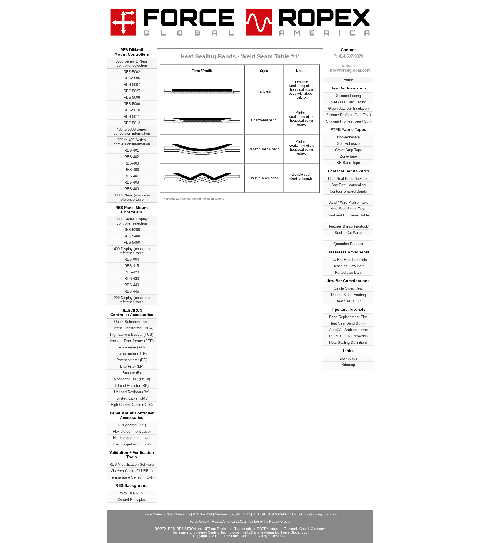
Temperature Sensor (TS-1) (132, 477)
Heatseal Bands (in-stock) (348, 226)
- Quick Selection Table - (132, 322)
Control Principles (132, 499)
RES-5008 (132, 97)
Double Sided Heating (348, 295)
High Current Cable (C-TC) (132, 405)
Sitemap (348, 365)
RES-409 (131, 189)
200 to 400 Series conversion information (132, 142)
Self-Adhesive (348, 143)
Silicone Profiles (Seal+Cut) (348, 121)
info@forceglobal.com (349, 70)
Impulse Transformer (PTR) (132, 341)
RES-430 (131, 279)
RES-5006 (132, 78)
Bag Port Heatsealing (348, 185)
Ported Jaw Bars (348, 272)
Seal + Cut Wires (348, 233)
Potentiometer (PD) (131, 360)
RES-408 (131, 182)
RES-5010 (132, 110)
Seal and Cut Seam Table (348, 215)
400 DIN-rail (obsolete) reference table (132, 197)
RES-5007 (132, 85)
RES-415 (131, 266)
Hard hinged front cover (132, 438)
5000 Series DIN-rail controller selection (132, 63)
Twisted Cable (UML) (131, 398)
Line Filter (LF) (131, 366)
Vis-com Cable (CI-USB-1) (132, 471)
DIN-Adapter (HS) (132, 425)
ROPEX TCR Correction (348, 336)
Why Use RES (131, 493)
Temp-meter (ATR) (131, 347)
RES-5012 (132, 123)
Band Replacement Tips (348, 317)
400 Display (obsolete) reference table (132, 251)
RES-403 (131, 163)
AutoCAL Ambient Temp (348, 330)
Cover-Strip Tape (348, 150)
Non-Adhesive (348, 137)
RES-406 (131, 170)
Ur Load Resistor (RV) (131, 392)
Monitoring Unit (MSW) (132, 379)
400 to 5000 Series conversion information (132, 131)
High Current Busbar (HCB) (131, 334)
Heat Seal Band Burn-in (348, 323)
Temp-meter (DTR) (132, 354)
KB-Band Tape (348, 163)
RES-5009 (132, 104)
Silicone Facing (348, 96)
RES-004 (131, 259)
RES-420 (131, 272)
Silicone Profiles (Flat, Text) (348, 115)
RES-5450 (132, 242)
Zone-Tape (348, 156)
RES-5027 (132, 91)
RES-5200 (132, 230)
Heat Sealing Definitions (348, 342)
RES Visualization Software (131, 464)
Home (348, 80)
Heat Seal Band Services (348, 178)
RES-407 (131, 176)
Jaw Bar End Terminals (348, 260)
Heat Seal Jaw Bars (348, 266)
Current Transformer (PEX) (131, 328)
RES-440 (131, 285)
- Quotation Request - (348, 244)
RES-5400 (132, 236)
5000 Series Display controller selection (132, 221)
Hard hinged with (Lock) (132, 444)
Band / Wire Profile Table (348, 202)
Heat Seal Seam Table (348, 209)
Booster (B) (131, 373)
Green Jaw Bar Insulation (348, 108)
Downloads (348, 358)
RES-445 (131, 291)
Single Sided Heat (348, 288)
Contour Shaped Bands (348, 191)
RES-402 (131, 157)
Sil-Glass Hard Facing (348, 102)
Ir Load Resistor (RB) (132, 385)
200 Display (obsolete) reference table (132, 300)
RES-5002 (132, 72)
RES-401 (131, 150)
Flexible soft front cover (132, 431)
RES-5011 (132, 116)
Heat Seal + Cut (348, 301)
